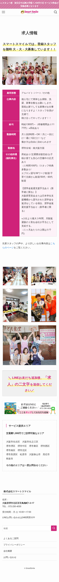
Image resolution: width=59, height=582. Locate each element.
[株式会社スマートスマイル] (29, 12)
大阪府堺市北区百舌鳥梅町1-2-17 (18, 502)
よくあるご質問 (10, 538)
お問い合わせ (9, 557)
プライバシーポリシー (14, 544)
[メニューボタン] (3, 12)
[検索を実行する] (54, 528)
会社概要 (7, 550)
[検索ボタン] (55, 12)
